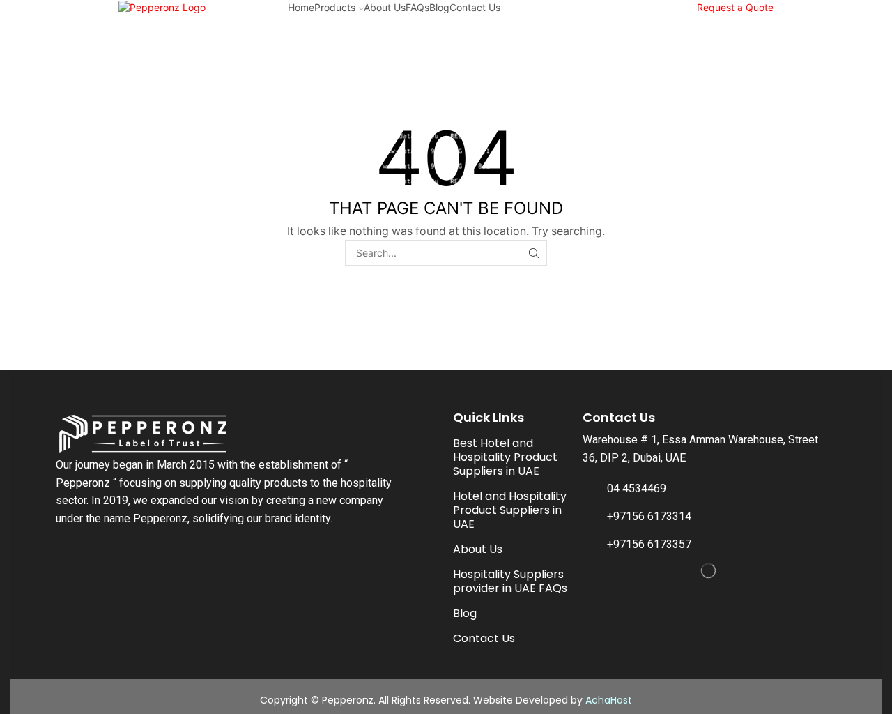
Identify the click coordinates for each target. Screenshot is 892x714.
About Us (385, 7)
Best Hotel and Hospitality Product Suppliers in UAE (505, 457)
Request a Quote (735, 8)
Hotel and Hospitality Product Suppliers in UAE (510, 510)
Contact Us (474, 7)
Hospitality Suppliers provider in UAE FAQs (510, 581)
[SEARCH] (534, 253)
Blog (439, 7)
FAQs (417, 7)
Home (301, 7)
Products (334, 7)
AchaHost (608, 700)
